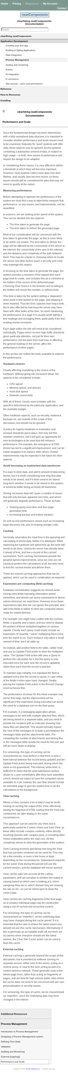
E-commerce (12, 79)
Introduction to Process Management (19, 1031)
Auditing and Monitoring (13, 1051)
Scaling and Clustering (17, 65)
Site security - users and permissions (24, 83)
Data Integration (14, 55)
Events (9, 69)
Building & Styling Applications (20, 50)
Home (4, 3)
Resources (32, 3)
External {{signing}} (10, 1056)
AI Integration (12, 74)
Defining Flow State (10, 1041)
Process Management (17, 60)
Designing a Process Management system (22, 1036)
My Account (50, 3)
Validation (6, 1046)
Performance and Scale (13, 1061)
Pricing (16, 3)
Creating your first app (17, 45)
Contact (62, 8)
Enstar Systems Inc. (33, 1069)
